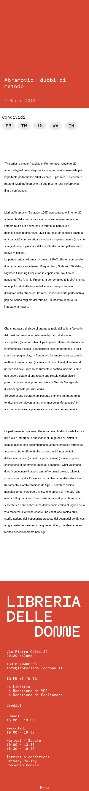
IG (8, 678)
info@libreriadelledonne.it (34, 668)
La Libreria (18, 687)
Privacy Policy (21, 761)
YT (21, 678)
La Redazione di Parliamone (34, 695)
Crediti (14, 705)
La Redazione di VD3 (27, 691)
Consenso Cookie (22, 765)
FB (15, 678)
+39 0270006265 (21, 664)
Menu (44, 787)
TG (34, 678)
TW (28, 678)
